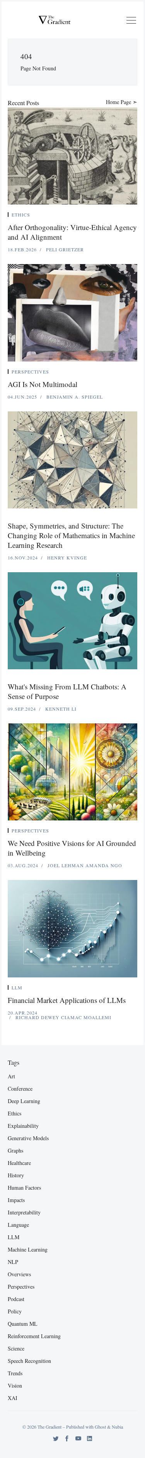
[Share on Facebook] (117, 216)
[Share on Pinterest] (135, 216)
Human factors (24, 1187)
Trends (15, 1373)
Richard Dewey (38, 1017)
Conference (20, 1088)
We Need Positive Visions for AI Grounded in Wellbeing (72, 848)
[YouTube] (78, 1438)
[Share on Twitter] (108, 216)
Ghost (100, 1427)
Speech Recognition (29, 1360)
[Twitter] (56, 1438)
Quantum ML (23, 1323)
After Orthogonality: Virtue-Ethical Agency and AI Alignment (72, 232)
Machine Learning (28, 1249)
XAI (12, 1398)
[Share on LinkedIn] (126, 216)
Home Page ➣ (121, 102)
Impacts (16, 1200)
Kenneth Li (61, 709)
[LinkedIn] (89, 1438)
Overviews (19, 1274)
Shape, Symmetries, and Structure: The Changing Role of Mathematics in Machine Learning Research (71, 535)
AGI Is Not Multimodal (42, 384)
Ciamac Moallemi (86, 1017)
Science (16, 1348)
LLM (17, 987)
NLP (13, 1261)
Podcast (16, 1299)
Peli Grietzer (65, 249)
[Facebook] (67, 1438)
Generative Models (28, 1138)
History (16, 1175)
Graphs (15, 1150)
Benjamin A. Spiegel (74, 397)
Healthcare (19, 1162)
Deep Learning (24, 1101)
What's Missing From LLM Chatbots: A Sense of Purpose (67, 691)
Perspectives (30, 371)
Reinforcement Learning (34, 1336)
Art (11, 1076)
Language (18, 1224)
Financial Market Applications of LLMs (67, 1000)
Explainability (23, 1125)
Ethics (21, 214)
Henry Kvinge (67, 557)
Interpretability (24, 1212)
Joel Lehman (66, 865)
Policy (15, 1311)
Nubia (117, 1427)
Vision (15, 1385)
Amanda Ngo (103, 865)
